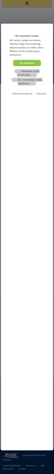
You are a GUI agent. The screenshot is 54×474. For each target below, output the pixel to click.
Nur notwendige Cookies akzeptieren (30, 81)
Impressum (41, 93)
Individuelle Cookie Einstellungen (28, 73)
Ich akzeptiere (27, 63)
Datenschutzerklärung (22, 93)
